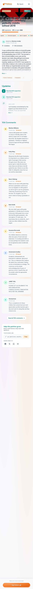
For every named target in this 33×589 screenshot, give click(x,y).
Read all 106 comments (16, 318)
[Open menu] (29, 4)
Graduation (18, 77)
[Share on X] (9, 344)
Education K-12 (6, 11)
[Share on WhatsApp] (13, 344)
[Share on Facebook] (5, 344)
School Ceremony (7, 77)
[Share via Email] (18, 344)
